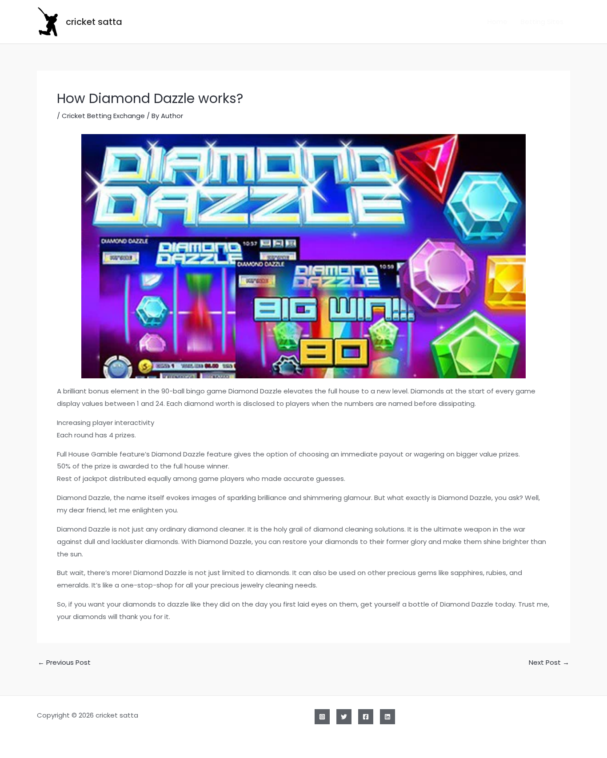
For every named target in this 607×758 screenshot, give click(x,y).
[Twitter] (343, 716)
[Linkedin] (387, 716)
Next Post (549, 662)
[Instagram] (322, 716)
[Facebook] (365, 716)
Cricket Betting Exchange (103, 115)
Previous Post (64, 662)
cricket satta (94, 22)
